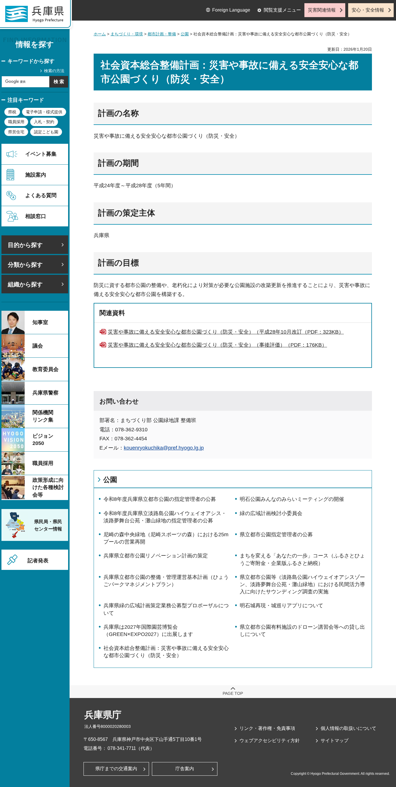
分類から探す (25, 264)
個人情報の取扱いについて (348, 728)
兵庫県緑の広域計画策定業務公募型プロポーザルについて (166, 609)
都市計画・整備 (162, 34)
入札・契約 (44, 121)
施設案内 (35, 175)
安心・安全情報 (368, 10)
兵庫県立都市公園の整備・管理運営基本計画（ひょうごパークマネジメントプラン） (166, 580)
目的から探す (25, 245)
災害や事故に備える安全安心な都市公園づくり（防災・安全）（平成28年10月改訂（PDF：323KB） (226, 332)
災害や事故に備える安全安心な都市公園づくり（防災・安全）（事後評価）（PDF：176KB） (217, 345)
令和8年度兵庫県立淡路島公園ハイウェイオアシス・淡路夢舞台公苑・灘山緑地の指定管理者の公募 (164, 517)
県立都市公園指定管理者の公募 (276, 534)
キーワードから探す (31, 61)
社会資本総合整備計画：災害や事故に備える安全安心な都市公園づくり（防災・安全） (166, 651)
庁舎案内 (184, 768)
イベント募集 (41, 154)
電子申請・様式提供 (44, 112)
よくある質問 (41, 195)
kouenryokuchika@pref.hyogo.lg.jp (164, 448)
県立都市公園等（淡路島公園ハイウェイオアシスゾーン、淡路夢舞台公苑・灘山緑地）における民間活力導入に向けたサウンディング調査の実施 (302, 584)
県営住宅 (16, 132)
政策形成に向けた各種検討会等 (48, 487)
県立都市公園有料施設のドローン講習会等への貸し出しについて (302, 630)
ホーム (100, 34)
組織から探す (25, 284)
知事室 (40, 322)
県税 (12, 112)
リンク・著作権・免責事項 (267, 728)
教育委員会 (45, 369)
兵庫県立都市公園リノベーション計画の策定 (155, 556)
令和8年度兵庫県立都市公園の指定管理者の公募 (159, 499)
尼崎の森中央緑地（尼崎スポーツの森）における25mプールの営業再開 (165, 538)
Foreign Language (231, 10)
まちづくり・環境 (126, 34)
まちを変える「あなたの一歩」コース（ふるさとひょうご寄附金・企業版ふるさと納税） (302, 559)
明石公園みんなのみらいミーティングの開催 (292, 499)
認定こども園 (46, 132)
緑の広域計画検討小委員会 (271, 513)
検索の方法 (54, 70)
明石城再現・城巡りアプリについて (281, 605)
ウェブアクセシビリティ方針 (269, 740)
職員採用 (16, 121)
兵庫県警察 (45, 393)
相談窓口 (35, 216)
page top (233, 693)
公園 (185, 34)
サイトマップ (334, 740)
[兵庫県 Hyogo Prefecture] (37, 16)
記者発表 (38, 561)
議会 (37, 346)
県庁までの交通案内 (116, 768)
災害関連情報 (322, 10)
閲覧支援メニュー (282, 10)
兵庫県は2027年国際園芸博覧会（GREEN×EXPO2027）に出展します (148, 630)
